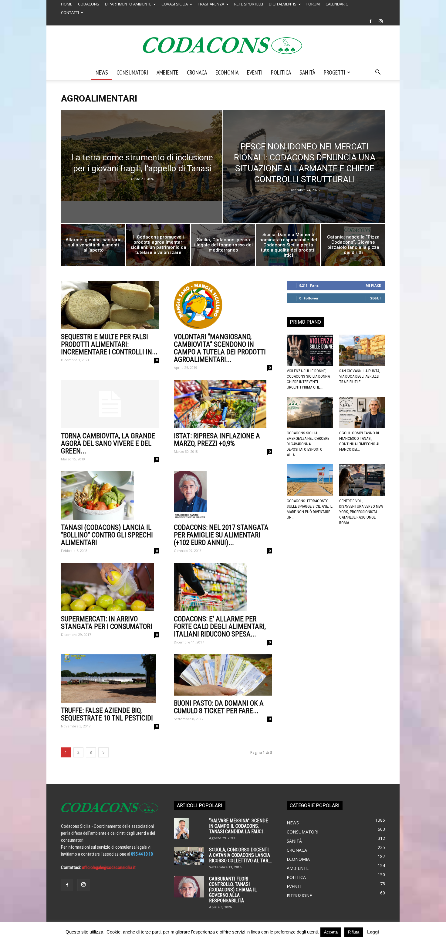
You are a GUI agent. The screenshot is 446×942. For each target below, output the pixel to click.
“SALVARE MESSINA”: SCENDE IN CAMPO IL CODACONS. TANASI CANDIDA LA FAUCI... (238, 826)
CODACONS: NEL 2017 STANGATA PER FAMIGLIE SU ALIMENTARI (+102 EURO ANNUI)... (221, 535)
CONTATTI (70, 12)
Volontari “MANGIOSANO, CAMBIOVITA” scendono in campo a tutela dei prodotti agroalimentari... (220, 348)
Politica (281, 72)
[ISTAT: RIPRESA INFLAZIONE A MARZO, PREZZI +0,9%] (223, 404)
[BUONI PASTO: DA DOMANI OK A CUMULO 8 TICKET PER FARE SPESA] (223, 674)
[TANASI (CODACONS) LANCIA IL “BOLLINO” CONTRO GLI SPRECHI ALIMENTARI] (110, 495)
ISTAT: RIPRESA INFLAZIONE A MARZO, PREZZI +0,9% (217, 440)
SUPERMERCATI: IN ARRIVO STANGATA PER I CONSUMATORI (106, 623)
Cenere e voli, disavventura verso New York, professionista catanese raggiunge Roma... (361, 512)
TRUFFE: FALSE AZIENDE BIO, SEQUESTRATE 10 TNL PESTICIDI (107, 714)
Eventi (254, 72)
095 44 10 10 (142, 854)
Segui (375, 298)
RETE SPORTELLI (248, 4)
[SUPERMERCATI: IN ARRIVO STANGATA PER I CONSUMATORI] (110, 587)
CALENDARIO (337, 4)
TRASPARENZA (211, 4)
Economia (226, 72)
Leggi (373, 931)
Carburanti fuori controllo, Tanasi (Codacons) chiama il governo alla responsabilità (233, 890)
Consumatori (132, 72)
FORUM (313, 4)
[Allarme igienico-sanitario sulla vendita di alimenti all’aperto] (93, 246)
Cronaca (197, 72)
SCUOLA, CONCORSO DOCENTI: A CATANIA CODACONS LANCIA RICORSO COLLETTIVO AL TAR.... (240, 855)
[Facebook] (370, 21)
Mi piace (373, 285)
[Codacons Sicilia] (223, 45)
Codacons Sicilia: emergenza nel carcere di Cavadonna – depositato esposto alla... (308, 444)
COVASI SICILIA (174, 4)
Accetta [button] (331, 932)
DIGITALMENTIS (282, 4)
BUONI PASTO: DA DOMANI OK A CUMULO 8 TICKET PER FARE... (219, 707)
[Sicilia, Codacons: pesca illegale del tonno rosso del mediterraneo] (223, 246)
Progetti (334, 72)
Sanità (307, 72)
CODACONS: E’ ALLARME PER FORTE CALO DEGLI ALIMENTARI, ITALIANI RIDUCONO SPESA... (220, 626)
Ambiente (167, 72)
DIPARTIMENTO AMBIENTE (128, 4)
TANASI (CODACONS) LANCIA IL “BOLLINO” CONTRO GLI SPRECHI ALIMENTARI (107, 535)
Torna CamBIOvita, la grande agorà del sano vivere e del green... (108, 443)
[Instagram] (380, 21)
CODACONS (88, 4)
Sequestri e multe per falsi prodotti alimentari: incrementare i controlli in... (109, 344)
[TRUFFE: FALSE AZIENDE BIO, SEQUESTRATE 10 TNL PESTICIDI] (110, 678)
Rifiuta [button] (353, 932)
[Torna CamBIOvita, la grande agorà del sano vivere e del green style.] (110, 404)
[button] (377, 72)
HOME (66, 4)
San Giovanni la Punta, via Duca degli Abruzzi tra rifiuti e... (359, 376)
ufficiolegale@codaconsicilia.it (109, 867)
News (102, 72)
